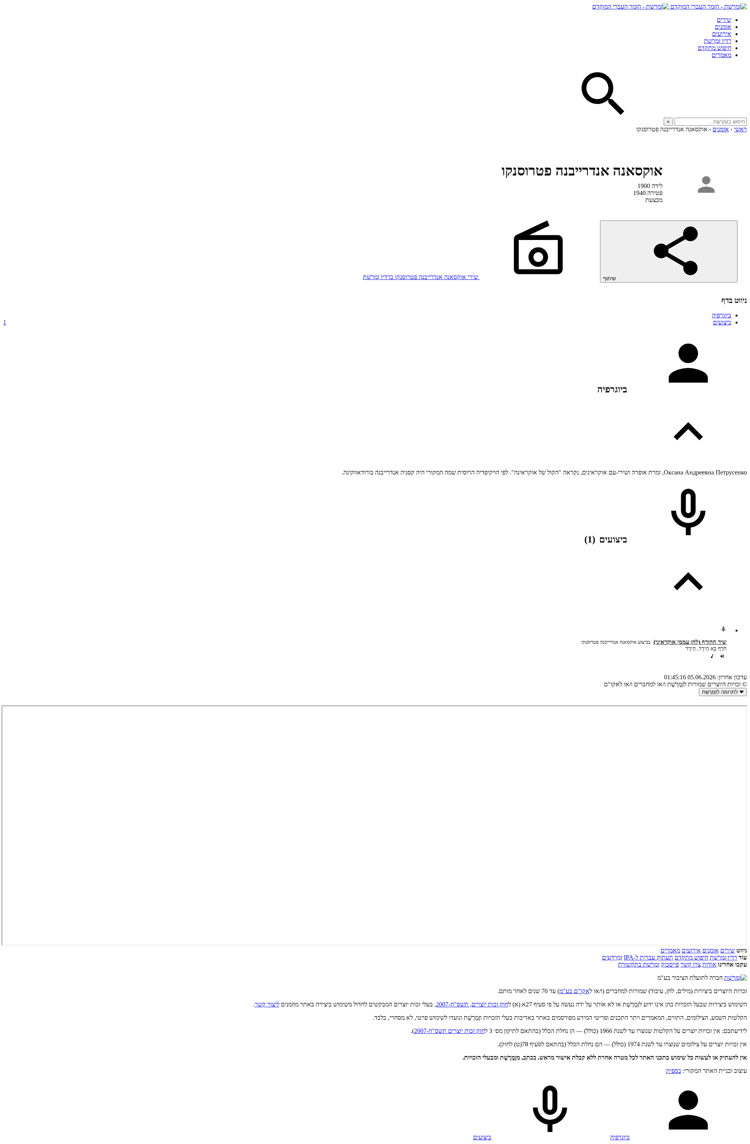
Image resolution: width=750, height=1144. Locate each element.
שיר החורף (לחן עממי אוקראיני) (690, 642)
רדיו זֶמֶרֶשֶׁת (717, 41)
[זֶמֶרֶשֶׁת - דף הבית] (735, 977)
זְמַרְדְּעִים (612, 957)
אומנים (723, 26)
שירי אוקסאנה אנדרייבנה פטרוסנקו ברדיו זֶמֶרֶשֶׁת (421, 277)
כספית (673, 1070)
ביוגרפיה (721, 315)
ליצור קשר (267, 1004)
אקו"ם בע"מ (574, 991)
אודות (709, 964)
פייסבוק (670, 964)
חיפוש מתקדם (714, 48)
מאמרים (721, 55)
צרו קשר (690, 964)
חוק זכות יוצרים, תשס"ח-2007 (472, 1004)
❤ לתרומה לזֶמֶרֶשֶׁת (723, 692)
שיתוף (610, 278)
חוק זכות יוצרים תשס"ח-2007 (449, 1031)
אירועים (721, 33)
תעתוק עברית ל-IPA (648, 957)
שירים (724, 19)
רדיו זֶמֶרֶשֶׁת (723, 957)
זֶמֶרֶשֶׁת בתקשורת (638, 964)
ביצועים (367, 322)
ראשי (740, 129)
